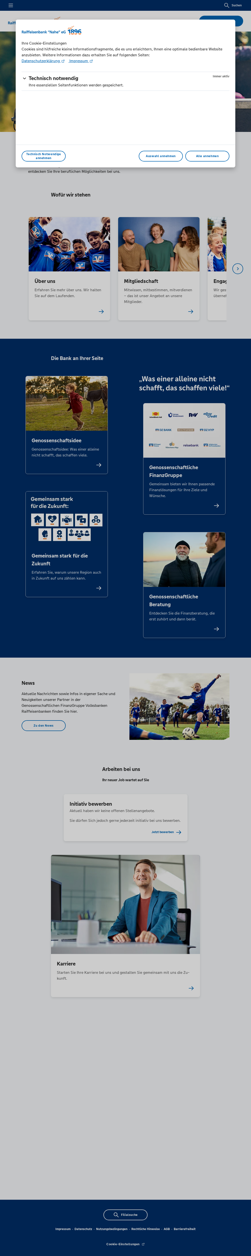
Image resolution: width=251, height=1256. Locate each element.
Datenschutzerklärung (41, 60)
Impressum (78, 60)
